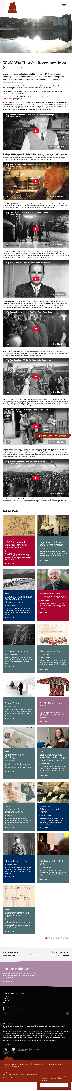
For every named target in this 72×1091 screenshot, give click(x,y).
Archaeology (43, 806)
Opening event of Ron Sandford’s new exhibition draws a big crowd (59, 954)
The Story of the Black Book (51, 862)
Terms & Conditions (38, 1064)
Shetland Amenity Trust (27, 1040)
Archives (20, 82)
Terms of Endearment (16, 651)
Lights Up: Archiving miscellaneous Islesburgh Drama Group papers (53, 757)
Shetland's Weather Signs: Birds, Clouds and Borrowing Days (18, 599)
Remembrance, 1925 (16, 861)
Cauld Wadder (12, 702)
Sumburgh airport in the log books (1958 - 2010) (18, 914)
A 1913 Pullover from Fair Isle (51, 704)
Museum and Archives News (12, 539)
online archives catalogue (44, 499)
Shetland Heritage (25, 1064)
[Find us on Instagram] (11, 1058)
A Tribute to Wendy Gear (53, 596)
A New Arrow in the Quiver (50, 810)
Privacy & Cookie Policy (54, 1064)
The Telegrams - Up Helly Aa (50, 652)
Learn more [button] (43, 1080)
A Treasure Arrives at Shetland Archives (16, 810)
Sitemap (16, 1066)
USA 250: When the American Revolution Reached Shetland (16, 544)
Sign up (9, 981)
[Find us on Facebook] (6, 1058)
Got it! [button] (54, 1085)
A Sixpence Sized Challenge (14, 756)
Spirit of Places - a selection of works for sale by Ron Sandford (13, 954)
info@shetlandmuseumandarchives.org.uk (15, 1009)
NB (10, 1077)
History (16, 82)
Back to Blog (37, 954)
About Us (8, 1044)
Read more (10, 563)
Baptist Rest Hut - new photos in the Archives (51, 543)
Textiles (42, 699)
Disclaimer (8, 1066)
